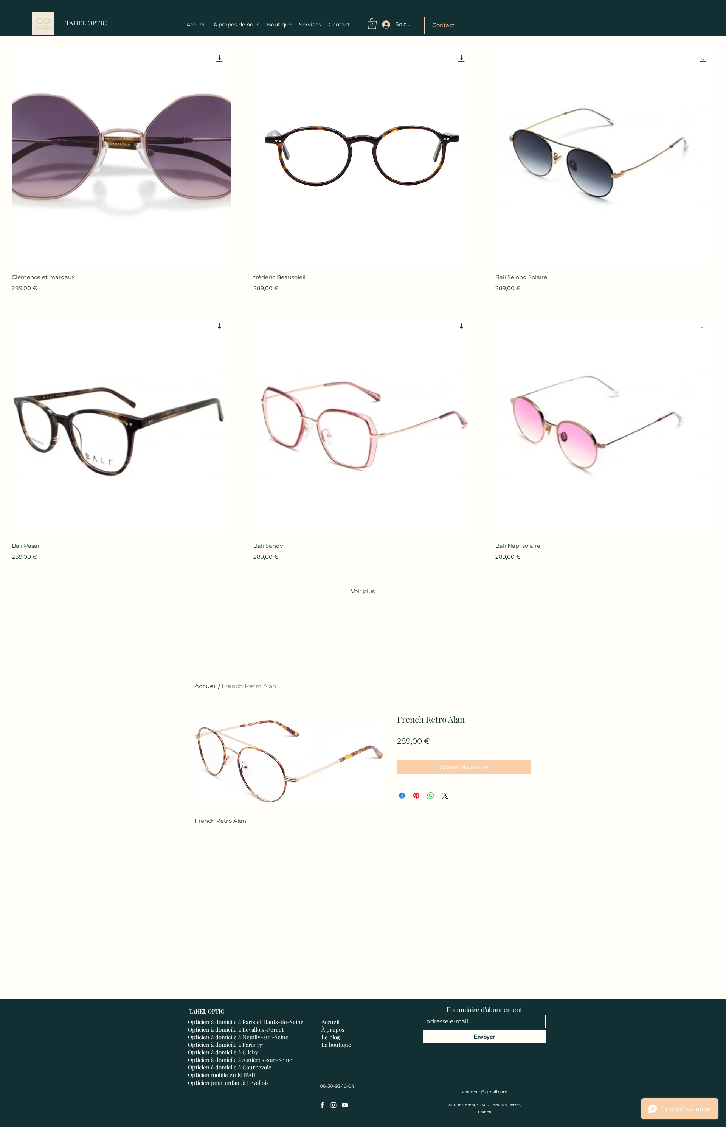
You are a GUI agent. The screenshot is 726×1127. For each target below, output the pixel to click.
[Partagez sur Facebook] (401, 795)
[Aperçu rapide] (121, 156)
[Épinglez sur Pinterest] (416, 795)
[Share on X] (445, 795)
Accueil (206, 686)
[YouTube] (345, 1105)
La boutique (336, 1044)
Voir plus (363, 591)
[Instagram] (333, 1105)
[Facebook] (322, 1105)
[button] (372, 23)
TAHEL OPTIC (86, 23)
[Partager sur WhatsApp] (430, 795)
